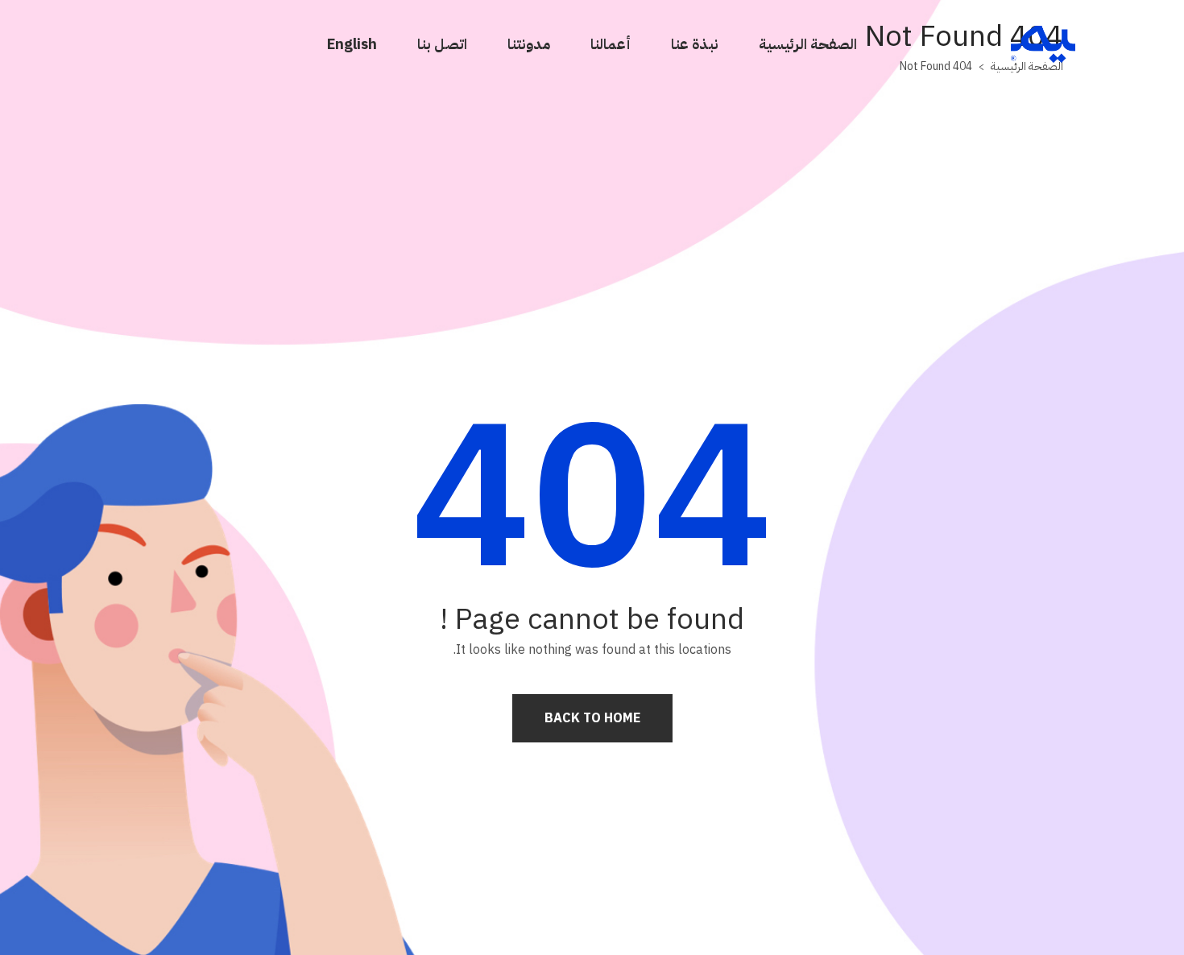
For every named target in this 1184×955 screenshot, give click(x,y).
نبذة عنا (694, 44)
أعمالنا (610, 44)
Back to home (592, 718)
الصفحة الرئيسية (808, 44)
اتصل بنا (442, 44)
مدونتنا (528, 44)
